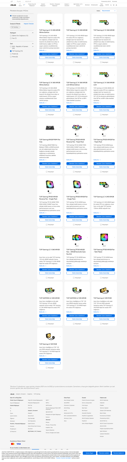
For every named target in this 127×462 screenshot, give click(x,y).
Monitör (12, 426)
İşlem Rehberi (103, 431)
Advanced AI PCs (68, 413)
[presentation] (10, 15)
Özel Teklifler (102, 4)
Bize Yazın (84, 408)
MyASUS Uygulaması (87, 415)
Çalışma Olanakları (104, 434)
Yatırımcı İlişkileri (104, 408)
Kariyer (102, 436)
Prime (12, 56)
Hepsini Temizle (29, 24)
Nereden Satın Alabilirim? (50, 54)
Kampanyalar (94, 5)
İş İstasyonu (13, 431)
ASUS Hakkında (104, 400)
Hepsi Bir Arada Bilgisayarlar (35, 400)
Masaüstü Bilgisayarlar (33, 403)
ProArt (12, 53)
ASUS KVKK (103, 426)
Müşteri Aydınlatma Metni (106, 428)
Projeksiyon (13, 429)
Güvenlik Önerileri (86, 413)
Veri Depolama (32, 421)
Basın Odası (103, 413)
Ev (10, 408)
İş (10, 410)
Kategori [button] (13, 33)
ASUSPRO (66, 403)
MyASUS (84, 421)
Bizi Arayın (84, 410)
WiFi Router (49, 405)
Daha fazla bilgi (50, 57)
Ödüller (102, 405)
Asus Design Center (69, 400)
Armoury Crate (68, 418)
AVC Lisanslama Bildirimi (70, 415)
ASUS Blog (67, 408)
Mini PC (30, 408)
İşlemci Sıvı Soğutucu (16, 35)
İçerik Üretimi (13, 416)
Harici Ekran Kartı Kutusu (34, 426)
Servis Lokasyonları (87, 403)
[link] (13, 5)
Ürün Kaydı (85, 405)
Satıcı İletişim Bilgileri (87, 423)
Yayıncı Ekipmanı (50, 430)
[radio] (75, 134)
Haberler (102, 403)
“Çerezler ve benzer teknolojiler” (63, 458)
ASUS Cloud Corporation (106, 423)
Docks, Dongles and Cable (52, 432)
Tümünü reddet (104, 453)
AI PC (65, 410)
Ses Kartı (30, 428)
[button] (114, 1)
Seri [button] (11, 44)
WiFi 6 (47, 403)
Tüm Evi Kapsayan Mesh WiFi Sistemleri (53, 408)
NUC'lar (30, 405)
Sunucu (48, 417)
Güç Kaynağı (31, 418)
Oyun (11, 413)
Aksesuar (12, 421)
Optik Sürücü (31, 423)
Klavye (47, 422)
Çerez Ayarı (89, 453)
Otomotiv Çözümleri (69, 405)
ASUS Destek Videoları (88, 418)
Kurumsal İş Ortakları (105, 415)
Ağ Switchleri (49, 412)
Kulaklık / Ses (49, 427)
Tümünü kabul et (118, 453)
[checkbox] (50, 62)
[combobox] (109, 10)
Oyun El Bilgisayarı (15, 403)
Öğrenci (12, 418)
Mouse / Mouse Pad (51, 425)
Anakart (30, 413)
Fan (11, 38)
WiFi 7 (47, 400)
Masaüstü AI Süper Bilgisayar (53, 414)
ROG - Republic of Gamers (18, 46)
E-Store (20, 4)
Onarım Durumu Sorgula (88, 400)
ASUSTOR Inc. (103, 421)
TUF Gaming (14, 50)
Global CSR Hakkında (105, 410)
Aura (65, 421)
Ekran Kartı (31, 416)
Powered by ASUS (106, 1)
